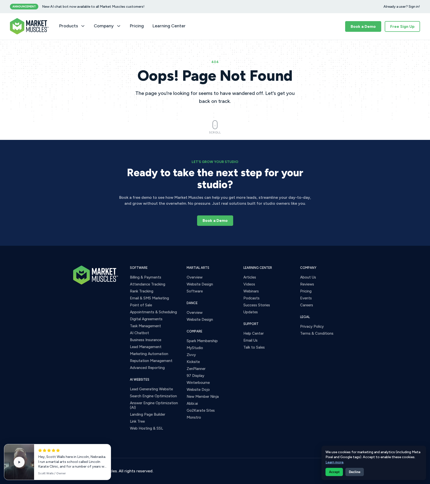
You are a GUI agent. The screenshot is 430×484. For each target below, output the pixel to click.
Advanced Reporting (147, 367)
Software (195, 291)
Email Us (250, 340)
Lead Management (145, 347)
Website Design (200, 284)
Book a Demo (363, 26)
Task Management (145, 326)
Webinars (251, 291)
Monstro (194, 417)
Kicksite (193, 362)
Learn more (334, 462)
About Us (308, 277)
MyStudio (195, 348)
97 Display (195, 375)
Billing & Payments (145, 277)
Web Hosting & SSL (146, 428)
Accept (334, 472)
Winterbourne (198, 382)
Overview (195, 277)
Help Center (253, 333)
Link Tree (137, 421)
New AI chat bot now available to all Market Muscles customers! (93, 6)
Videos (249, 284)
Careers (306, 305)
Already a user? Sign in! (401, 6)
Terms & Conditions (316, 333)
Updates (250, 312)
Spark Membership (202, 341)
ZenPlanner (196, 368)
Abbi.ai (192, 403)
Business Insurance (145, 340)
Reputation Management (151, 361)
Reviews (307, 284)
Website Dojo (198, 389)
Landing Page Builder (147, 414)
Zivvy (191, 355)
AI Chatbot (139, 333)
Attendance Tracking (147, 284)
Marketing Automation (149, 354)
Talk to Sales (254, 347)
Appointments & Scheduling (153, 312)
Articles (249, 277)
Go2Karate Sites (201, 410)
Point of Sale (141, 305)
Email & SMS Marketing (149, 298)
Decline (354, 472)
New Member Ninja (203, 396)
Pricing (137, 26)
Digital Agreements (146, 319)
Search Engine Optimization (153, 396)
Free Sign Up (402, 26)
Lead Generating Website (151, 389)
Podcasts (251, 298)
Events (306, 298)
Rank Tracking (141, 291)
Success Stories (256, 305)
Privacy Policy (312, 326)
